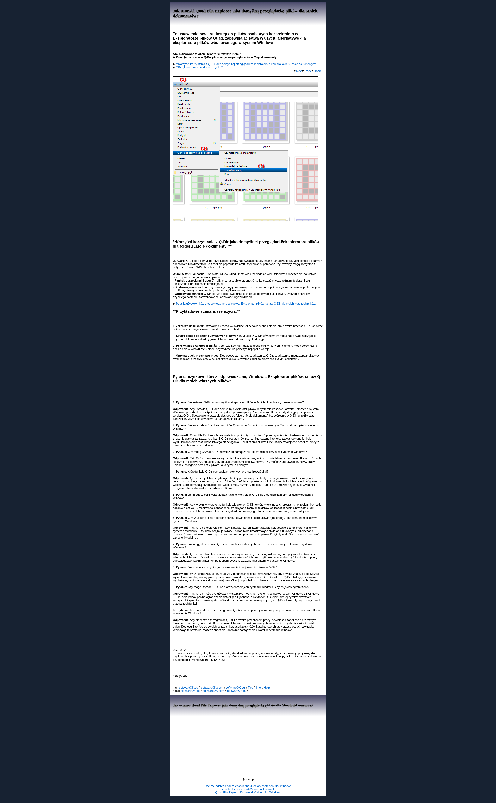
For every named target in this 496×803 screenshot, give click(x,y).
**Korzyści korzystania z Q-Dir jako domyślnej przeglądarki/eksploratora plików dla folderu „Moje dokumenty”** (246, 64)
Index (308, 71)
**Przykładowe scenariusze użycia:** (199, 67)
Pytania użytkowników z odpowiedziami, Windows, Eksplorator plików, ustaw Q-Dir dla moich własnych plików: (246, 303)
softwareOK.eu (235, 687)
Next (299, 71)
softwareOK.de (188, 687)
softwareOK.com (212, 687)
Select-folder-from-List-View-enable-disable (248, 789)
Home (318, 71)
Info (258, 687)
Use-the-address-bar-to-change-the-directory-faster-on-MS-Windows (248, 785)
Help (267, 687)
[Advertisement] (248, 745)
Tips (250, 687)
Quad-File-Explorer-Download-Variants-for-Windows (248, 792)
